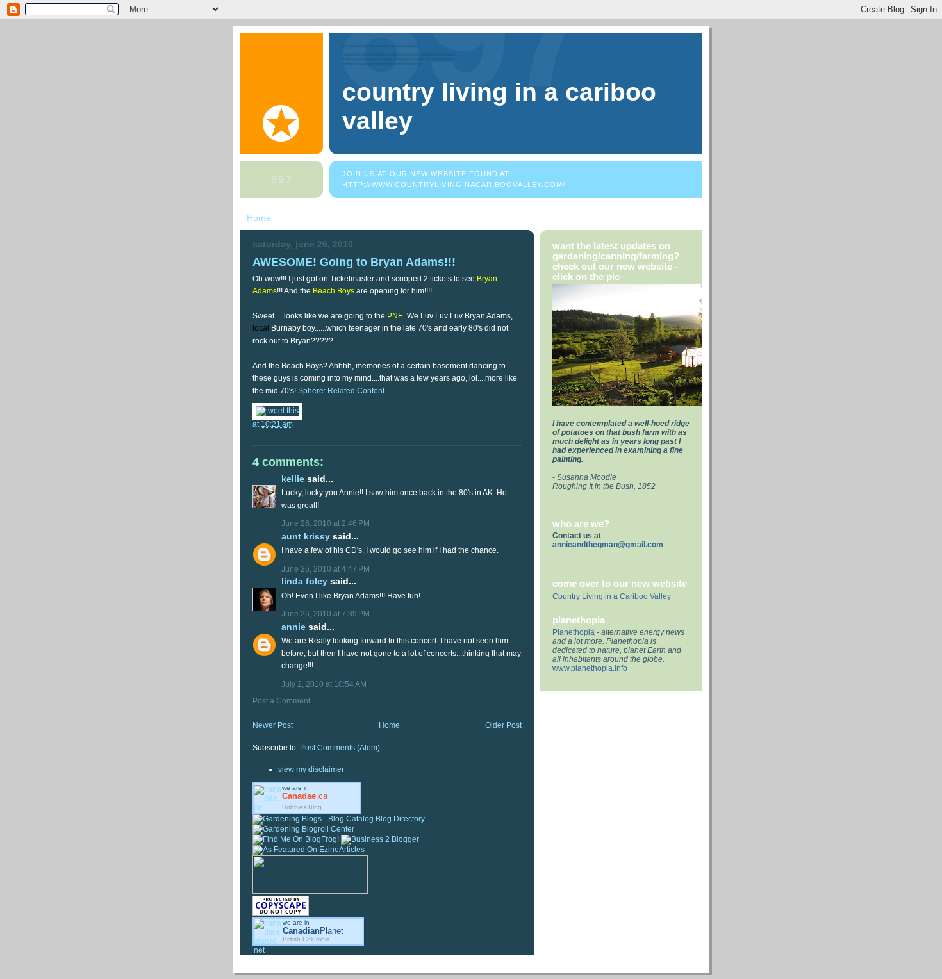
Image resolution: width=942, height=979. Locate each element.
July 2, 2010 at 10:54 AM (324, 684)
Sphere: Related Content (341, 390)
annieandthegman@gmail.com (607, 544)
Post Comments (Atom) (340, 747)
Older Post (503, 725)
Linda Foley (304, 581)
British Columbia (306, 938)
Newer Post (272, 725)
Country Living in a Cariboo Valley (611, 596)
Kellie (292, 479)
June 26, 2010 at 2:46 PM (325, 523)
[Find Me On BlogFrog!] (295, 839)
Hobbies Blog (302, 806)
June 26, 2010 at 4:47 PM (325, 568)
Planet (313, 930)
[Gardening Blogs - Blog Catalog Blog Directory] (338, 818)
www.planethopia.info (589, 668)
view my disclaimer (311, 769)
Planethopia (573, 632)
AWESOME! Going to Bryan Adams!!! (354, 261)
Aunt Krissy (305, 536)
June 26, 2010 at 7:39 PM (325, 613)
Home (259, 218)
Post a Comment (281, 700)
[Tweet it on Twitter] (277, 410)
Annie (293, 627)
